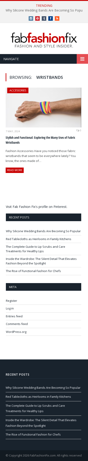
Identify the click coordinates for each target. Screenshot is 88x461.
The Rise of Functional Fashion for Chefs (33, 271)
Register (11, 301)
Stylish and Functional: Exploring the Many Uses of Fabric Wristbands (40, 140)
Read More (14, 170)
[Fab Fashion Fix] (44, 40)
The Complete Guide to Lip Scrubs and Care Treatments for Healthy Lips (35, 249)
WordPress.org (16, 332)
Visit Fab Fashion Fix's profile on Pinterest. (36, 206)
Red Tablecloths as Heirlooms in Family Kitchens (38, 239)
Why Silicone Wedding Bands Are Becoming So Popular (43, 231)
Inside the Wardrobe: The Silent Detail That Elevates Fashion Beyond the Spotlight (41, 261)
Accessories (17, 90)
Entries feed (14, 316)
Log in (10, 308)
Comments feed (17, 324)
